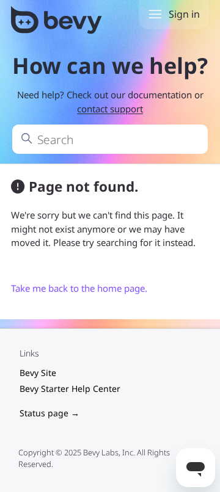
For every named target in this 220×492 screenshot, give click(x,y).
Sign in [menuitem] (184, 14)
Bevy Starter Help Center (70, 388)
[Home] (58, 21)
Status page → (49, 413)
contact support (110, 109)
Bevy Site (38, 372)
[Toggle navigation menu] (155, 14)
